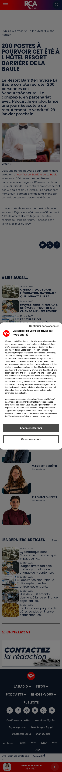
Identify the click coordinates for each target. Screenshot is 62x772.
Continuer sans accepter (44, 326)
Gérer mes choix (31, 439)
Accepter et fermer (31, 428)
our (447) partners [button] (20, 341)
